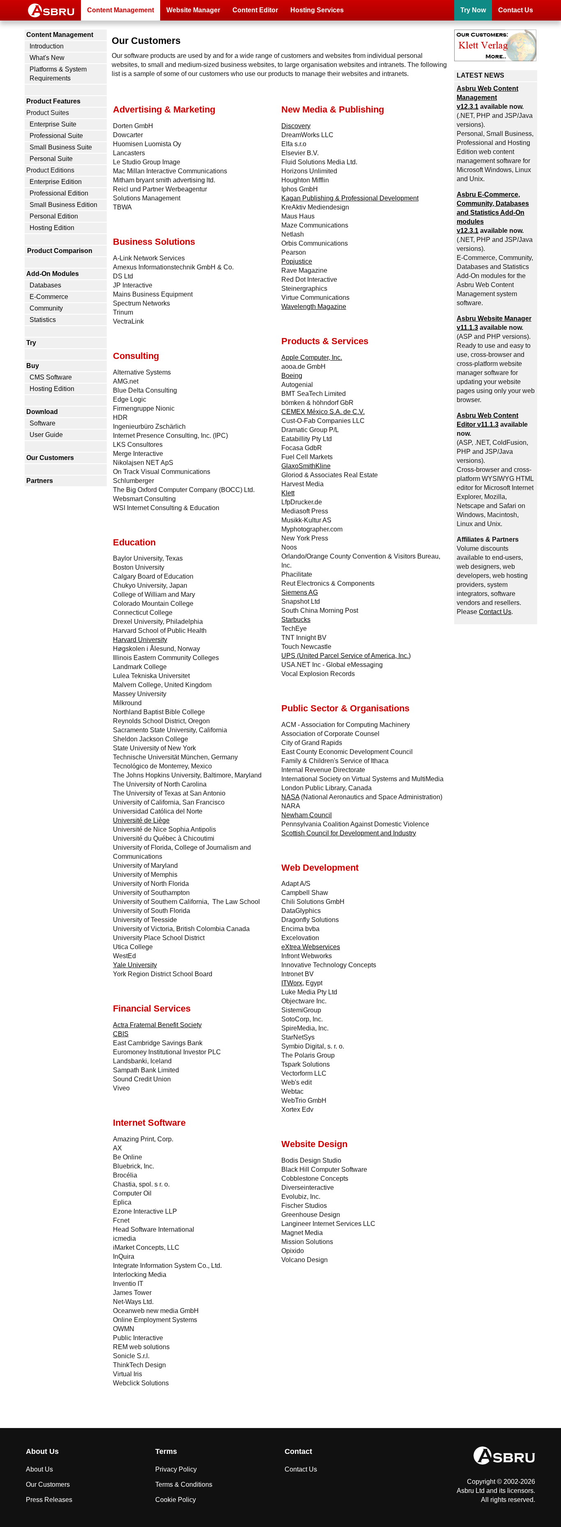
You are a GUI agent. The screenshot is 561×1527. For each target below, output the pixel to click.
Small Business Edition (63, 204)
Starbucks (295, 619)
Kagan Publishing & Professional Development (349, 198)
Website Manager (193, 10)
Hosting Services (317, 10)
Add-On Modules (52, 273)
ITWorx (291, 983)
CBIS (121, 1033)
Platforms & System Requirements (58, 74)
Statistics (43, 319)
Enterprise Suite (53, 124)
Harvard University (140, 639)
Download (42, 411)
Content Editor (255, 10)
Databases (45, 285)
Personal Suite (51, 158)
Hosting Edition (52, 227)
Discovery (295, 125)
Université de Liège (141, 820)
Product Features (53, 101)
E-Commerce (49, 296)
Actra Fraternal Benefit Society (157, 1024)
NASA (290, 796)
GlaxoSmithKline (306, 465)
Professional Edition (59, 193)
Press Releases (49, 1499)
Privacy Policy (176, 1469)
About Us (39, 1469)
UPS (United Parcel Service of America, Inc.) (346, 655)
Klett (287, 493)
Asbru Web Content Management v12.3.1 (487, 97)
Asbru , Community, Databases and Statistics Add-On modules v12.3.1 (493, 212)
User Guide (46, 434)
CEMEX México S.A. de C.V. (323, 411)
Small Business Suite (61, 147)
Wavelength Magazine (313, 306)
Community (46, 308)
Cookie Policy (175, 1499)
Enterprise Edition (56, 181)
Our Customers (50, 457)
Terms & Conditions (183, 1484)
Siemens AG (299, 592)
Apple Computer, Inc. (311, 357)
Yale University (135, 964)
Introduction (47, 46)
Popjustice (296, 261)
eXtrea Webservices (310, 946)
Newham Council (306, 815)
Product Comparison (59, 250)
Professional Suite (56, 135)
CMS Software (51, 377)
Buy (32, 365)
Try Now (473, 10)
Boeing (291, 375)
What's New (47, 57)
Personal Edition (54, 216)
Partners (39, 480)
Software (42, 423)
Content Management (120, 10)
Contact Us (515, 10)
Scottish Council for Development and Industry (348, 833)
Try (31, 342)
